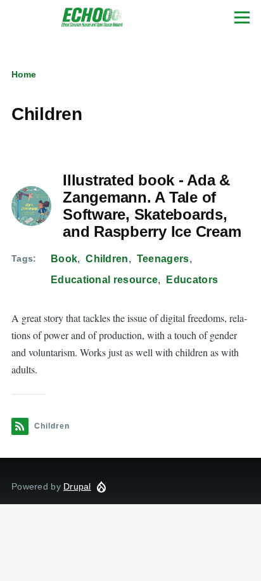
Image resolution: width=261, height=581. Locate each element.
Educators (192, 279)
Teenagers (163, 258)
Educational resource (104, 279)
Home (23, 74)
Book (64, 258)
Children (107, 258)
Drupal (77, 486)
